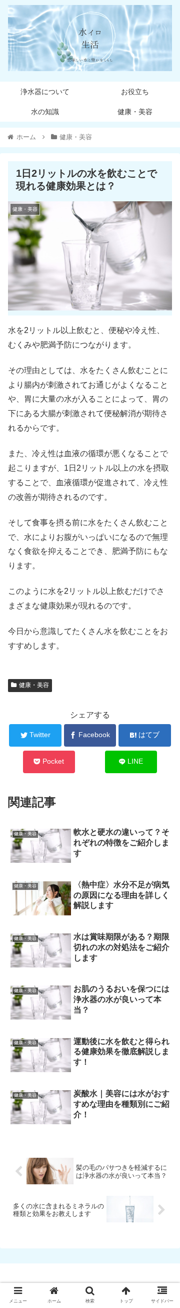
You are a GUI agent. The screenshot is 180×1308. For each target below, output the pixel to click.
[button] (161, 989)
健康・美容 (34, 685)
